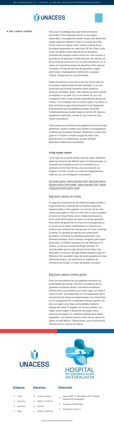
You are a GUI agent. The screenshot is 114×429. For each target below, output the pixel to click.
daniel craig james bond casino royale (77, 186)
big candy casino (57, 181)
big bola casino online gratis (63, 184)
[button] (99, 17)
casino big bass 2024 (77, 181)
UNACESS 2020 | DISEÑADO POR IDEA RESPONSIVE (57, 420)
